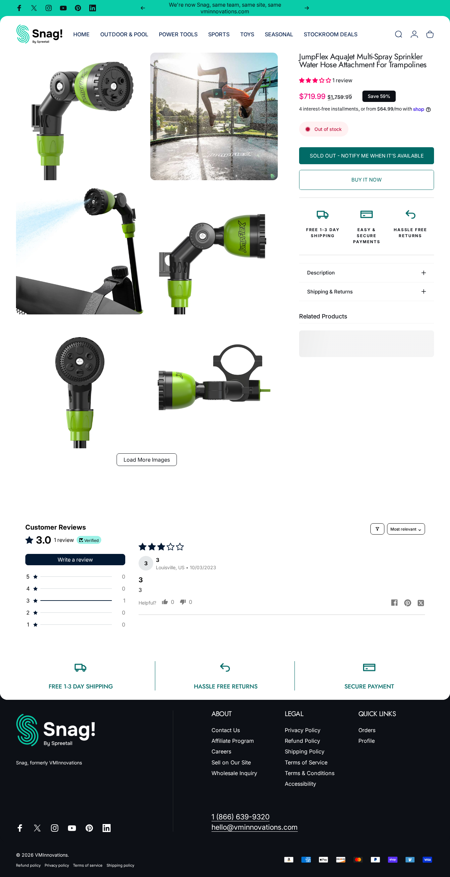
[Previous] (143, 8)
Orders (366, 730)
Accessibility (300, 783)
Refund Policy (302, 740)
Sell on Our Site (231, 762)
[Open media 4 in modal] (214, 250)
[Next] (306, 8)
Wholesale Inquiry (234, 773)
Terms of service (88, 865)
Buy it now (366, 180)
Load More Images (147, 459)
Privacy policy (57, 865)
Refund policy (28, 865)
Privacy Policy (302, 730)
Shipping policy (120, 865)
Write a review (75, 559)
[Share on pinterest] (408, 603)
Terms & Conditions (309, 773)
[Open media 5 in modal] (80, 385)
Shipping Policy (304, 751)
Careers (221, 751)
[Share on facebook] (394, 603)
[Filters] (377, 529)
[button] (315, 80)
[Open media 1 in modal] (80, 116)
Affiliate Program (233, 740)
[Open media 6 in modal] (214, 385)
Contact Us (226, 730)
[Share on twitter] (421, 603)
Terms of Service (306, 762)
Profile (366, 740)
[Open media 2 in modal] (214, 116)
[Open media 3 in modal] (80, 250)
